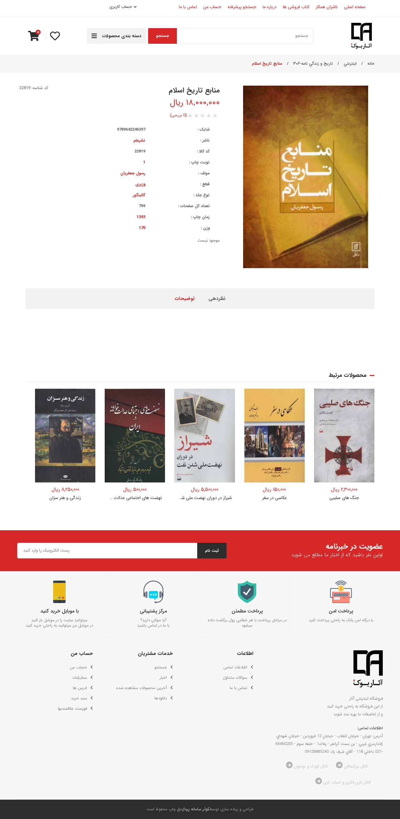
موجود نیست (134, 477)
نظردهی (217, 298)
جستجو (162, 35)
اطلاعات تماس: (370, 728)
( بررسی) (178, 115)
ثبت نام (212, 550)
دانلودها (160, 698)
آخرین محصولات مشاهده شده (141, 688)
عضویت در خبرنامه (354, 547)
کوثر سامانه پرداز (196, 809)
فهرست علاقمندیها (72, 708)
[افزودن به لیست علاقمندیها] (86, 397)
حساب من (78, 667)
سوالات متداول (235, 677)
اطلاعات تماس (235, 667)
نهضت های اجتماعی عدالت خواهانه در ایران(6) (135, 498)
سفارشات (79, 677)
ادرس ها (80, 688)
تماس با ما (238, 688)
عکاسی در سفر (274, 498)
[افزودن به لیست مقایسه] (86, 410)
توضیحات (184, 298)
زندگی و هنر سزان (65, 498)
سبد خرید (79, 698)
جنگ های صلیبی (344, 498)
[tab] (217, 299)
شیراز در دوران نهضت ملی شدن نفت (205, 498)
